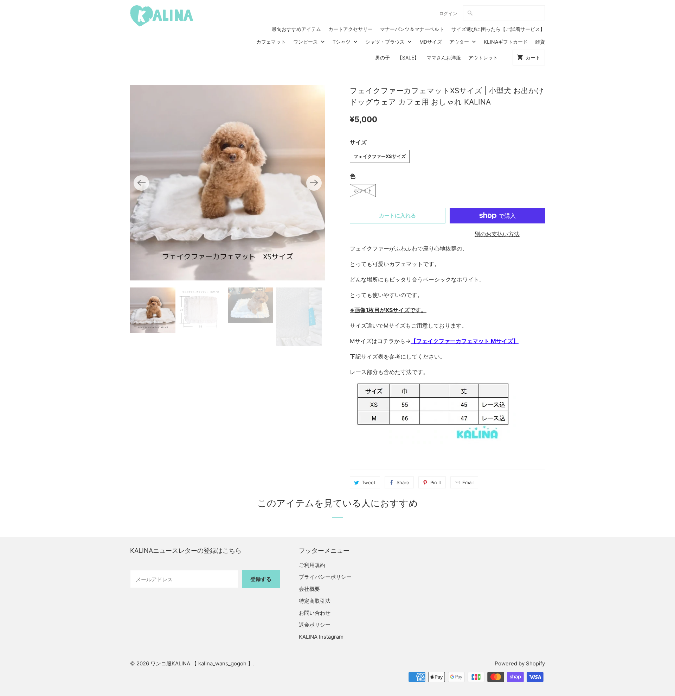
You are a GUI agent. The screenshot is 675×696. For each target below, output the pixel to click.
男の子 (382, 58)
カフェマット (271, 42)
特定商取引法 (314, 600)
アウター (459, 42)
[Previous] (141, 183)
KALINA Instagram (321, 636)
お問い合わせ (314, 612)
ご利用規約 (312, 565)
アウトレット (483, 58)
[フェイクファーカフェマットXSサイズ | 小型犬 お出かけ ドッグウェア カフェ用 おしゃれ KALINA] (227, 182)
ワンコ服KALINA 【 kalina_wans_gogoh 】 (201, 663)
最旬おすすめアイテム (296, 29)
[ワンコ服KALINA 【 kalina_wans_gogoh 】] (161, 15)
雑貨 (540, 42)
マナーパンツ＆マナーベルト (412, 29)
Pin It (435, 482)
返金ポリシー (314, 624)
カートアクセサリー (350, 29)
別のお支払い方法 (497, 234)
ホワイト (363, 190)
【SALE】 (408, 58)
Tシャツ (342, 42)
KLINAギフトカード (506, 42)
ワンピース (306, 42)
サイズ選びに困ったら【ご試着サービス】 (498, 29)
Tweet (368, 482)
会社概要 (309, 589)
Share (403, 482)
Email (468, 482)
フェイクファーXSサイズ (380, 156)
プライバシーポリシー (325, 577)
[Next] (314, 183)
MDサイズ (430, 42)
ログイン (448, 13)
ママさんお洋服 (443, 58)
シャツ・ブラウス (385, 42)
